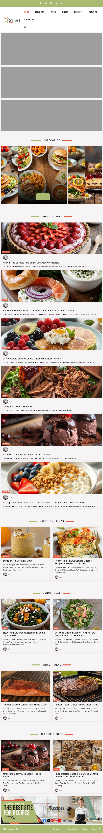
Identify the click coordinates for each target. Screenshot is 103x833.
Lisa (9, 574)
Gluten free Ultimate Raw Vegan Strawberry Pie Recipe (31, 262)
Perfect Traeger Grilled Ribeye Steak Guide (76, 704)
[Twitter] (56, 3)
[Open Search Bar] (25, 27)
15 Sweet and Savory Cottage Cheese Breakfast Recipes (32, 358)
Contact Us (29, 19)
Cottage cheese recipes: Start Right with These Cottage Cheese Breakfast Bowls (44, 502)
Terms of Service (73, 829)
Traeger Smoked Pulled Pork (17, 406)
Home (26, 12)
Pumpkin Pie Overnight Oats (17, 561)
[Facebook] (40, 3)
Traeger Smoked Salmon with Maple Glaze (25, 704)
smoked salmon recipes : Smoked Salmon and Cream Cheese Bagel (38, 310)
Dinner (65, 12)
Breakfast (39, 12)
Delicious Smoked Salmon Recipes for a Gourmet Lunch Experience (75, 634)
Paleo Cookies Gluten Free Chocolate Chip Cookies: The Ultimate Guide (76, 775)
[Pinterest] (51, 3)
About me (93, 12)
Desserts (78, 12)
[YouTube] (61, 3)
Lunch (53, 12)
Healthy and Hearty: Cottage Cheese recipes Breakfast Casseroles (73, 562)
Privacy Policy (58, 829)
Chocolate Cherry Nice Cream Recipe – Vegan (26, 454)
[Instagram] (46, 3)
